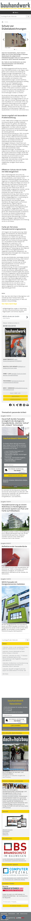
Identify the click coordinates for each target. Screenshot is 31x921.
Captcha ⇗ (22, 472)
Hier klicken (17, 470)
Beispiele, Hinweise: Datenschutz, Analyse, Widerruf (15, 480)
